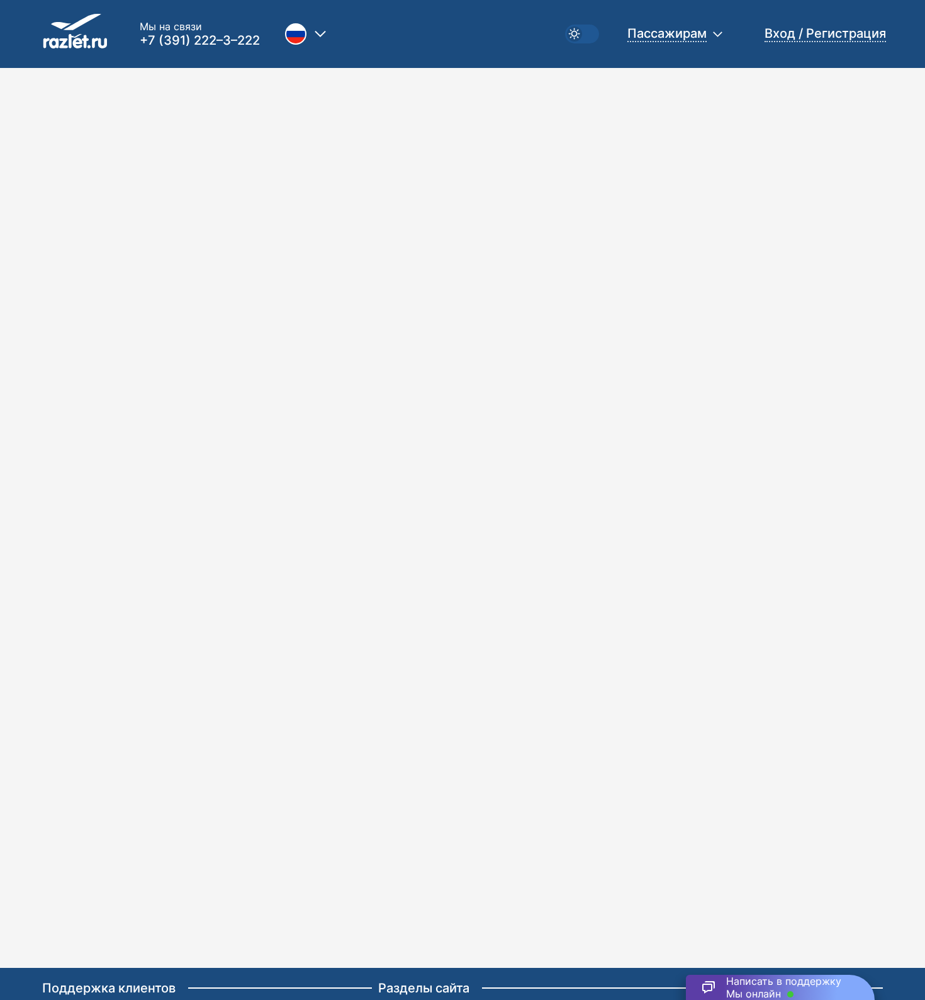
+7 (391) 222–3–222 (200, 40)
